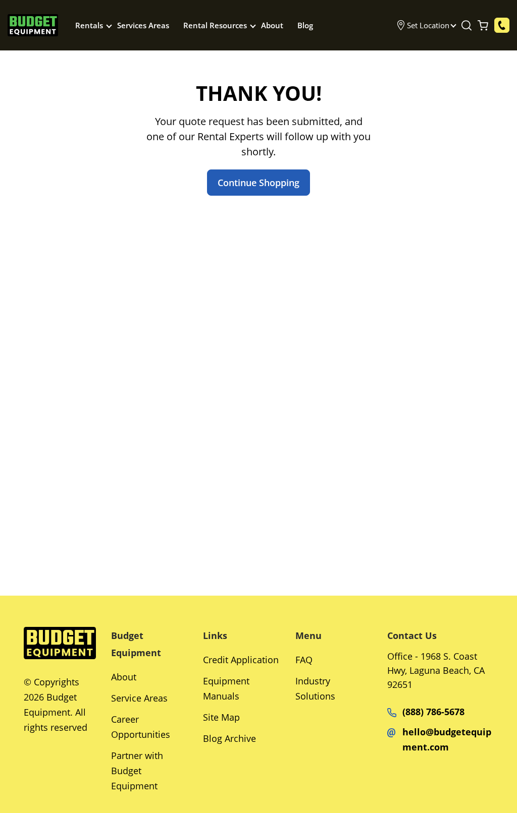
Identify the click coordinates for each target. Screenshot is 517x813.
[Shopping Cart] (483, 25)
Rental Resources (215, 25)
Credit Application (241, 660)
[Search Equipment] (466, 25)
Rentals (89, 25)
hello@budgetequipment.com (446, 739)
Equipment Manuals (226, 688)
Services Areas (143, 25)
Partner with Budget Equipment (137, 770)
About (272, 25)
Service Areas (139, 698)
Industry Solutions (315, 688)
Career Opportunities (140, 726)
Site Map (221, 717)
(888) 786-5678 (433, 712)
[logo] (33, 25)
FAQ (304, 660)
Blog (305, 25)
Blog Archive (229, 738)
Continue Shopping (258, 183)
